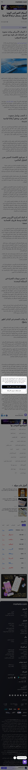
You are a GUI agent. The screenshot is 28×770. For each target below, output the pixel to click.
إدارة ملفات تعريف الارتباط (14, 390)
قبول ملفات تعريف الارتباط (14, 387)
